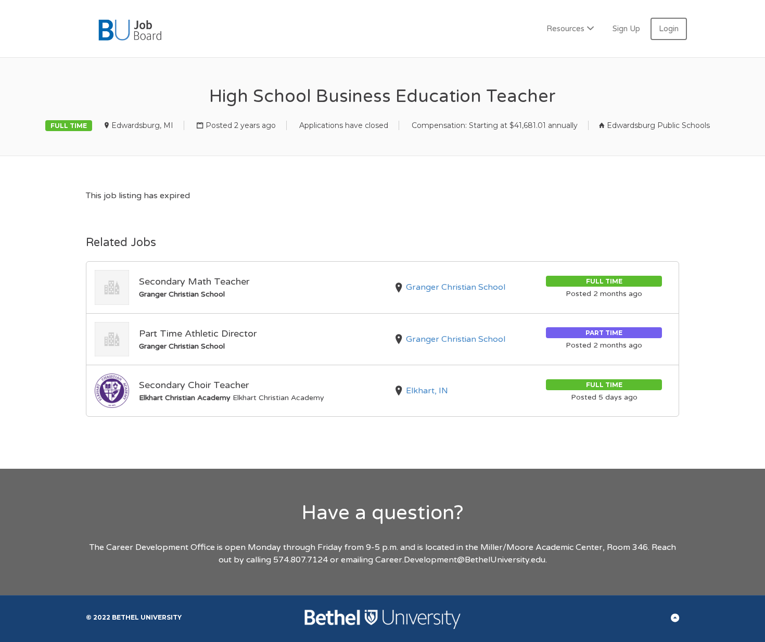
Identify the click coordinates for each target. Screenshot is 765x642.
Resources (565, 28)
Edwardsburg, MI (142, 125)
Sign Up (626, 28)
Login (669, 28)
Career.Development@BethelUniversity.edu (460, 560)
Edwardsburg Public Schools (658, 125)
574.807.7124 (300, 560)
